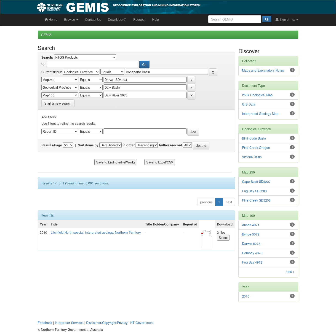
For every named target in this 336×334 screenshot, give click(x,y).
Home (52, 19)
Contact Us (93, 19)
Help (155, 19)
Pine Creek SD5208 (256, 200)
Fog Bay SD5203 (254, 191)
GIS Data (248, 104)
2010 (245, 296)
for (43, 64)
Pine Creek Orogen (256, 147)
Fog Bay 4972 (252, 262)
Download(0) (117, 19)
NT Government (142, 322)
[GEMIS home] (153, 6)
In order (129, 145)
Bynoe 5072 (250, 234)
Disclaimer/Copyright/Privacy (107, 322)
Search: (47, 57)
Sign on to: (287, 19)
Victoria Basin (252, 157)
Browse (70, 19)
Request (139, 19)
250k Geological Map (257, 95)
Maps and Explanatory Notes (263, 70)
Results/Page (51, 145)
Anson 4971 (250, 225)
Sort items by (88, 145)
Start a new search (58, 103)
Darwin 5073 (251, 243)
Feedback (45, 322)
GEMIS (46, 34)
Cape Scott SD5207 (256, 181)
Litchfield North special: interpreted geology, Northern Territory (96, 232)
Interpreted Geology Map (260, 113)
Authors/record (170, 145)
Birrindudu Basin (254, 138)
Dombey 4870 (252, 253)
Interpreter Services (69, 322)
